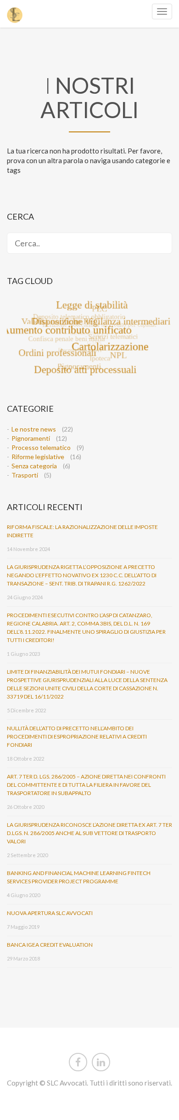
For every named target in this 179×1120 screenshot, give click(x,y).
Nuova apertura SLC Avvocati (50, 913)
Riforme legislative (37, 457)
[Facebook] (78, 1060)
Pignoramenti (30, 438)
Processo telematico (41, 447)
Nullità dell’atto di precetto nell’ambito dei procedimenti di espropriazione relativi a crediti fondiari (77, 736)
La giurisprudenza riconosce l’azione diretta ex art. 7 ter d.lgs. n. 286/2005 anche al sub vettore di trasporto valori (89, 833)
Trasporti (24, 475)
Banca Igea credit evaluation (50, 944)
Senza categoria (34, 466)
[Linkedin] (101, 1060)
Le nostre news (33, 429)
